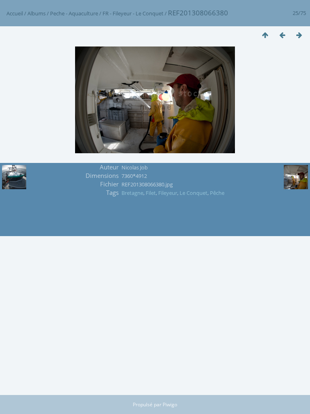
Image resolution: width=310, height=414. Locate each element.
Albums (36, 13)
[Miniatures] (265, 35)
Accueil (14, 13)
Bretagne (132, 192)
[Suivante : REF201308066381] (299, 35)
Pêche (217, 192)
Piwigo (170, 404)
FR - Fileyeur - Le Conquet (133, 13)
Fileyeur (167, 192)
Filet (151, 192)
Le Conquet (193, 192)
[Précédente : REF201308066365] (282, 35)
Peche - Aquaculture (74, 13)
